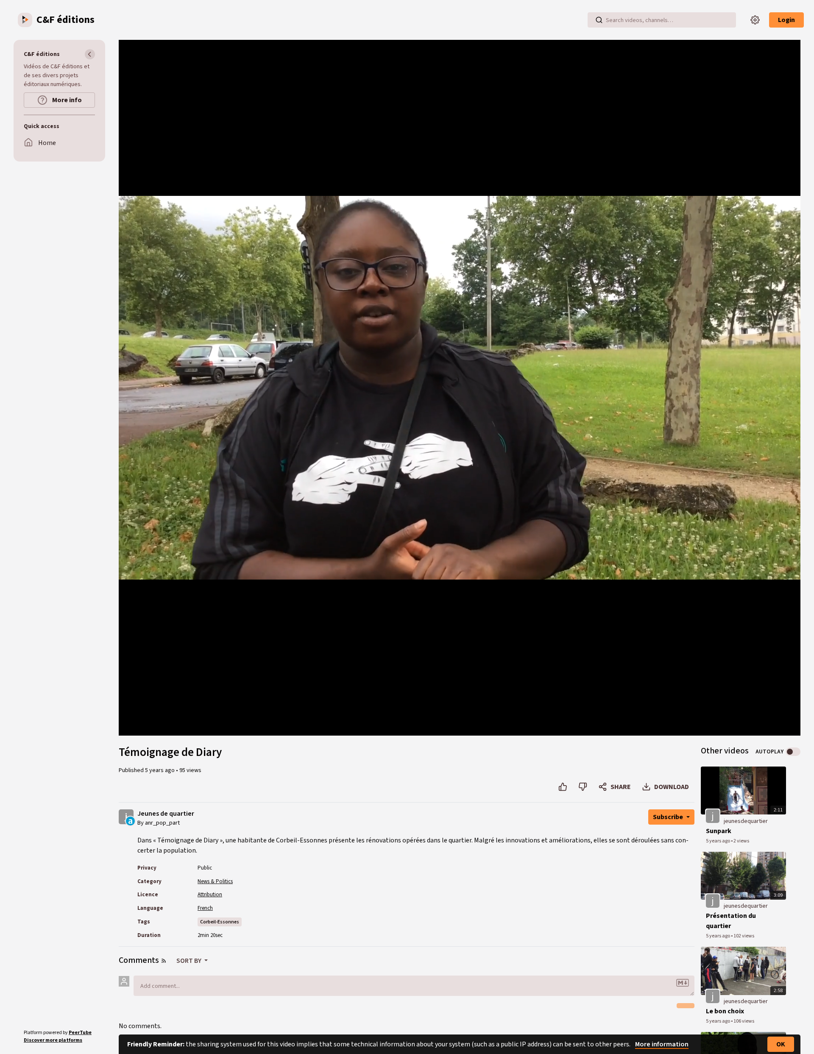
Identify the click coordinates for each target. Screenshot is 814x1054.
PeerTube (80, 1032)
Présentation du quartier (731, 921)
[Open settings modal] (755, 20)
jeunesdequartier (746, 821)
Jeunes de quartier (165, 813)
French (205, 908)
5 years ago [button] (160, 770)
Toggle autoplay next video (793, 751)
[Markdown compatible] (682, 983)
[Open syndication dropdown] (163, 960)
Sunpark (718, 831)
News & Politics (215, 881)
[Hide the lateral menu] (90, 54)
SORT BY (189, 960)
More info (66, 100)
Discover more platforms (53, 1040)
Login (786, 20)
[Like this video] (563, 787)
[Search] (599, 20)
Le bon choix (725, 1011)
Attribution (210, 894)
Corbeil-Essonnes (219, 922)
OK (780, 1044)
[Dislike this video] (583, 787)
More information (662, 1044)
